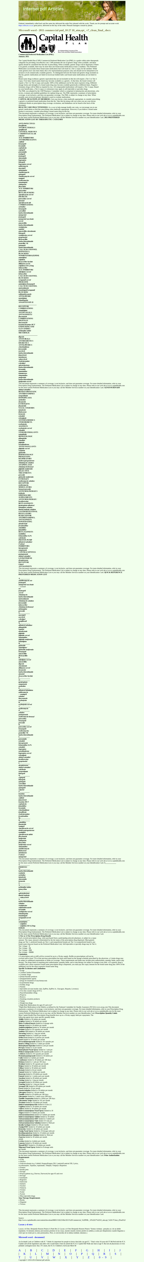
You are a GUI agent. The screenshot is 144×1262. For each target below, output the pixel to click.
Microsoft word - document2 (32, 1237)
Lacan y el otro (26, 1224)
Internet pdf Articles (43, 9)
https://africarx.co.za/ (26, 25)
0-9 (103, 1257)
